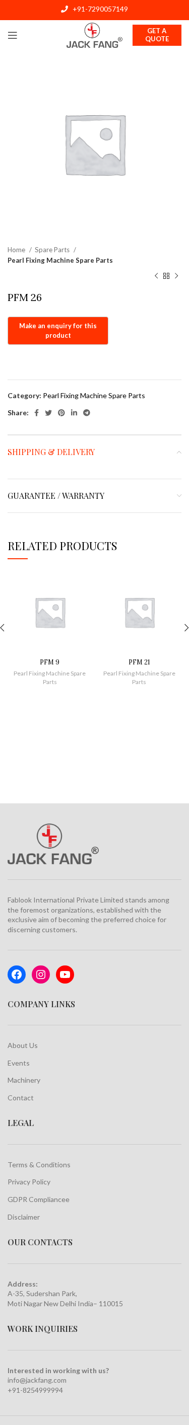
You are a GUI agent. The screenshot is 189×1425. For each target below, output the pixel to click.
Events (19, 1063)
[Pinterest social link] (61, 412)
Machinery (24, 1080)
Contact (21, 1097)
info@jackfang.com (37, 1380)
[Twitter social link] (48, 412)
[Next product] (176, 276)
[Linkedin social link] (74, 412)
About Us (23, 1045)
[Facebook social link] (36, 412)
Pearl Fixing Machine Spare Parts (60, 260)
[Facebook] (17, 974)
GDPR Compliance (37, 1199)
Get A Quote (157, 35)
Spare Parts (53, 250)
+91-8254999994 (35, 1390)
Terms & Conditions (39, 1164)
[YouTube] (65, 974)
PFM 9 (49, 662)
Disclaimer (24, 1217)
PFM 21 (139, 662)
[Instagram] (41, 974)
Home (17, 250)
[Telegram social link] (86, 412)
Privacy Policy (29, 1181)
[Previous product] (156, 276)
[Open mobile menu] (13, 35)
